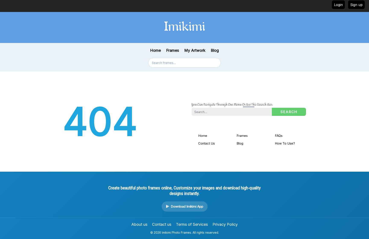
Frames (172, 50)
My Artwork (194, 50)
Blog (215, 50)
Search (288, 112)
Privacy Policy (225, 224)
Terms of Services (192, 224)
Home (155, 50)
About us (139, 224)
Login (338, 5)
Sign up (356, 5)
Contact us (161, 224)
